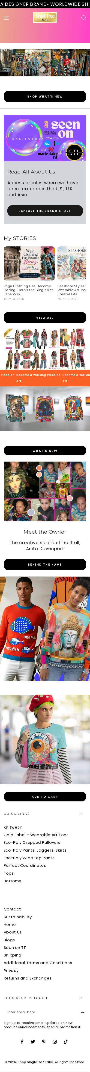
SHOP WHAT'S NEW (45, 96)
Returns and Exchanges (28, 978)
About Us (13, 932)
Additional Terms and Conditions (38, 962)
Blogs (9, 940)
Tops (9, 873)
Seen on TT (15, 947)
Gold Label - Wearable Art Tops (36, 835)
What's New (45, 451)
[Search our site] (83, 18)
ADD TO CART (45, 797)
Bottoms (12, 881)
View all (45, 318)
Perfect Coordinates (25, 865)
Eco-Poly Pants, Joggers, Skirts (35, 850)
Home (10, 924)
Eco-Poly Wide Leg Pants (29, 858)
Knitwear (13, 827)
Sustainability (18, 917)
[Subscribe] (83, 1012)
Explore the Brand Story (45, 211)
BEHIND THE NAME (45, 564)
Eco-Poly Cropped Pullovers (32, 842)
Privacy (11, 970)
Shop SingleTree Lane (35, 1062)
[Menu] (6, 18)
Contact (12, 909)
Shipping (12, 955)
